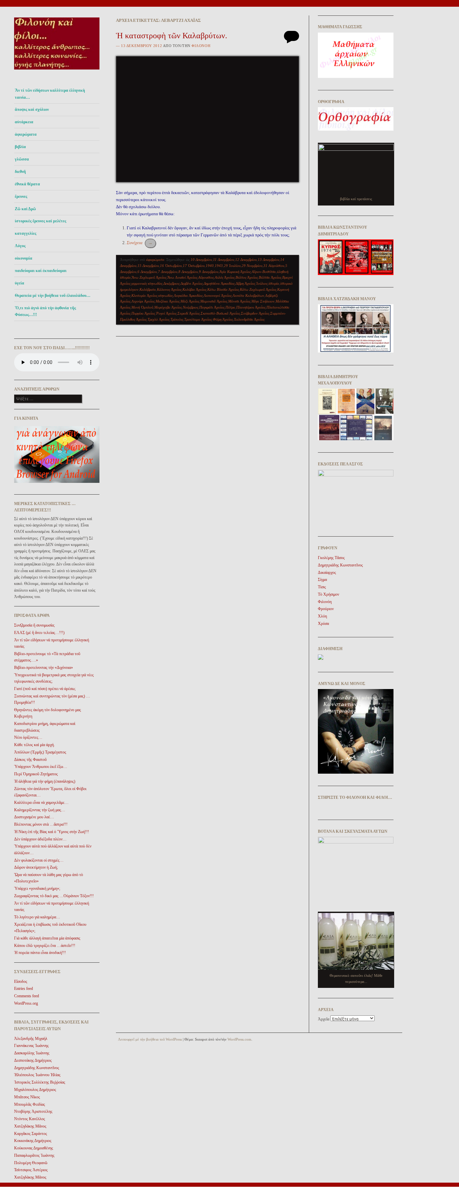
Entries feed (23, 988)
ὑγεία (19, 283)
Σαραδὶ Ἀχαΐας (188, 313)
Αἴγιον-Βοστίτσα (264, 272)
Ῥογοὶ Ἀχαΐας (166, 313)
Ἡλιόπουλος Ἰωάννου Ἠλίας (37, 1074)
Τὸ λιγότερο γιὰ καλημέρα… (37, 917)
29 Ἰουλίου (232, 266)
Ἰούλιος (261, 283)
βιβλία (20, 146)
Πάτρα (230, 307)
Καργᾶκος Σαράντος (30, 1133)
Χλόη (322, 616)
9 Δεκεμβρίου (208, 272)
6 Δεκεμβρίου (147, 272)
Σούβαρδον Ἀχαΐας (255, 313)
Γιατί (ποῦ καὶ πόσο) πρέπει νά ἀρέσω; (45, 688)
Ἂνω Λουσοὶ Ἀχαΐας (182, 277)
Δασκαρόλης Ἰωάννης (31, 1053)
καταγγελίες (25, 233)
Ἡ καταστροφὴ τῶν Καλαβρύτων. (171, 35)
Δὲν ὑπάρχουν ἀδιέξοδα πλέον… (40, 839)
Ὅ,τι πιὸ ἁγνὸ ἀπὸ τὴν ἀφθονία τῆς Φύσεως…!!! (45, 311)
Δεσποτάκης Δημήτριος (33, 1060)
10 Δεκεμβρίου (201, 260)
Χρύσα (323, 623)
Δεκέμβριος (171, 283)
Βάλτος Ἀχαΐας (247, 277)
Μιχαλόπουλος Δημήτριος (35, 1089)
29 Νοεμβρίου (252, 266)
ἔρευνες (21, 196)
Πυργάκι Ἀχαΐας (143, 313)
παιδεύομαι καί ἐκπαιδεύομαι (41, 270)
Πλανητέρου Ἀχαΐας (250, 307)
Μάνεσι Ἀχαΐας (239, 301)
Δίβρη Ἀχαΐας (245, 283)
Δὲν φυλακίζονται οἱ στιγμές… (39, 860)
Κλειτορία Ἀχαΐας (144, 295)
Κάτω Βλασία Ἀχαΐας (223, 289)
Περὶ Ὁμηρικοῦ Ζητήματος (36, 774)
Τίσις (322, 587)
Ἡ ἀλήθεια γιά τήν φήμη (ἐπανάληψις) (44, 781)
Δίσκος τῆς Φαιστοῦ (30, 759)
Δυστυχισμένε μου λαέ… (34, 817)
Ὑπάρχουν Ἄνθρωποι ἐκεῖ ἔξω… (40, 766)
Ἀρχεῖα (323, 1019)
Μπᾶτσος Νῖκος (27, 1097)
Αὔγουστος (206, 277)
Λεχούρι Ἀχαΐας (143, 301)
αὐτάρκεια (24, 122)
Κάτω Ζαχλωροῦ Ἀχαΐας (258, 289)
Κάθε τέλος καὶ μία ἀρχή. (34, 744)
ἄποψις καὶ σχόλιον (32, 109)
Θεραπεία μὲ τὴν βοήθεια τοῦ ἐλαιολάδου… (52, 295)
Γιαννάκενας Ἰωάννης (31, 1045)
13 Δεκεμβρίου (268, 260)
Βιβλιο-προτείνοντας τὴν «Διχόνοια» (43, 667)
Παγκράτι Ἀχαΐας (211, 307)
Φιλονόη (201, 46)
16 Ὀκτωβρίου (171, 266)
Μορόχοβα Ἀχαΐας (168, 307)
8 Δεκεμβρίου (188, 272)
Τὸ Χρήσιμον (328, 594)
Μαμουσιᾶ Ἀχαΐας (213, 301)
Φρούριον (326, 608)
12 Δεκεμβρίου (246, 260)
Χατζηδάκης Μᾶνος (30, 1126)
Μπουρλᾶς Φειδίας (29, 1104)
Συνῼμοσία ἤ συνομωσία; (34, 625)
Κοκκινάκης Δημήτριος (32, 1140)
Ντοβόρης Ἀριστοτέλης (33, 1111)
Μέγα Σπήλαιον (263, 301)
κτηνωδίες (165, 295)
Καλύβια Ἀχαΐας (194, 289)
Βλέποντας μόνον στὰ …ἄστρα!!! (41, 824)
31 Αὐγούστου (273, 266)
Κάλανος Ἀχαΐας (169, 289)
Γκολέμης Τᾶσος (331, 557)
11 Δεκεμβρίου (223, 260)
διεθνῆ (20, 171)
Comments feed (26, 996)
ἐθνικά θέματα (27, 184)
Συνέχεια (140, 242)
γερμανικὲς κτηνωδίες (146, 283)
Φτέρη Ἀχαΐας (223, 319)
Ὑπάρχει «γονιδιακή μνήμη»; (37, 888)
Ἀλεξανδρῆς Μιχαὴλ (30, 1038)
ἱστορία (273, 283)
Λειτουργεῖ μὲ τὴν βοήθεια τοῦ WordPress (150, 1039)
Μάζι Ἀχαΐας (189, 301)
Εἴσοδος (20, 981)
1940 (210, 266)
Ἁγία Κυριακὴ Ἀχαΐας (235, 272)
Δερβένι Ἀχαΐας (191, 283)
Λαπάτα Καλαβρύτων (248, 295)
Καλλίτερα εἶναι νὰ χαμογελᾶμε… (41, 802)
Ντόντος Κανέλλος (29, 1118)
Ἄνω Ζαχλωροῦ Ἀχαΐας (149, 277)
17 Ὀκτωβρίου (194, 266)
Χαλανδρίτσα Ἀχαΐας (249, 319)
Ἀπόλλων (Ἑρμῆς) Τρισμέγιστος (40, 752)
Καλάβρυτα (147, 289)
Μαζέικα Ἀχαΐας (167, 301)
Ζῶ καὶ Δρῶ (25, 209)
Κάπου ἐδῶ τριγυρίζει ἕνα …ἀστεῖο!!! (44, 945)
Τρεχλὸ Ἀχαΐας (158, 319)
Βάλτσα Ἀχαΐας (270, 277)
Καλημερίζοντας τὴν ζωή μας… (39, 810)
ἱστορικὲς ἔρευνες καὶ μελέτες (40, 221)
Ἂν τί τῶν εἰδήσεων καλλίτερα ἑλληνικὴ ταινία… (50, 93)
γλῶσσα (22, 159)
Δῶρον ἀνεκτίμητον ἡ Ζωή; (36, 867)
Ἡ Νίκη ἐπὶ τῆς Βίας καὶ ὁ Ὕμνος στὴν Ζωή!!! (51, 831)
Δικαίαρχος (327, 572)
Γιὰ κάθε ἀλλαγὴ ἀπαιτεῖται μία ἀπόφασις (47, 938)
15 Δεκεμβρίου (148, 266)
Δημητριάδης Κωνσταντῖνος (36, 1067)
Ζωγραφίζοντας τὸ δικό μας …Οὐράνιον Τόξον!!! (54, 896)
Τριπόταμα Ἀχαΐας (198, 319)
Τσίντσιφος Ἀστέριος (31, 1170)
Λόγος (20, 245)
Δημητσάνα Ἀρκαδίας (219, 283)
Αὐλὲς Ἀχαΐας (225, 277)
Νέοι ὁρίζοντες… (28, 737)
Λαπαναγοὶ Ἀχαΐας (218, 295)
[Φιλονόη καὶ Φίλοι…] (56, 71)
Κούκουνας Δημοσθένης (33, 1148)
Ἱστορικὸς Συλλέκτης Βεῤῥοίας (39, 1082)
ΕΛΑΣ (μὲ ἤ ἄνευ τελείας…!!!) (39, 632)
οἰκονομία (23, 258)
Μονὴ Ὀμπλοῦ (142, 307)
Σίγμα (322, 579)
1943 (219, 266)
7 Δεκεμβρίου (167, 272)
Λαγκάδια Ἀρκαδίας (188, 295)
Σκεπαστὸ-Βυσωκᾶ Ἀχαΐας (220, 313)
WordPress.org (26, 1003)
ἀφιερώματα (26, 134)
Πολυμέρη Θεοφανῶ (30, 1162)
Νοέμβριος (190, 307)
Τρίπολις (176, 319)
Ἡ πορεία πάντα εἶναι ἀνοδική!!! (40, 952)
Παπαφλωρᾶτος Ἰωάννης (34, 1155)
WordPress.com (239, 1039)
